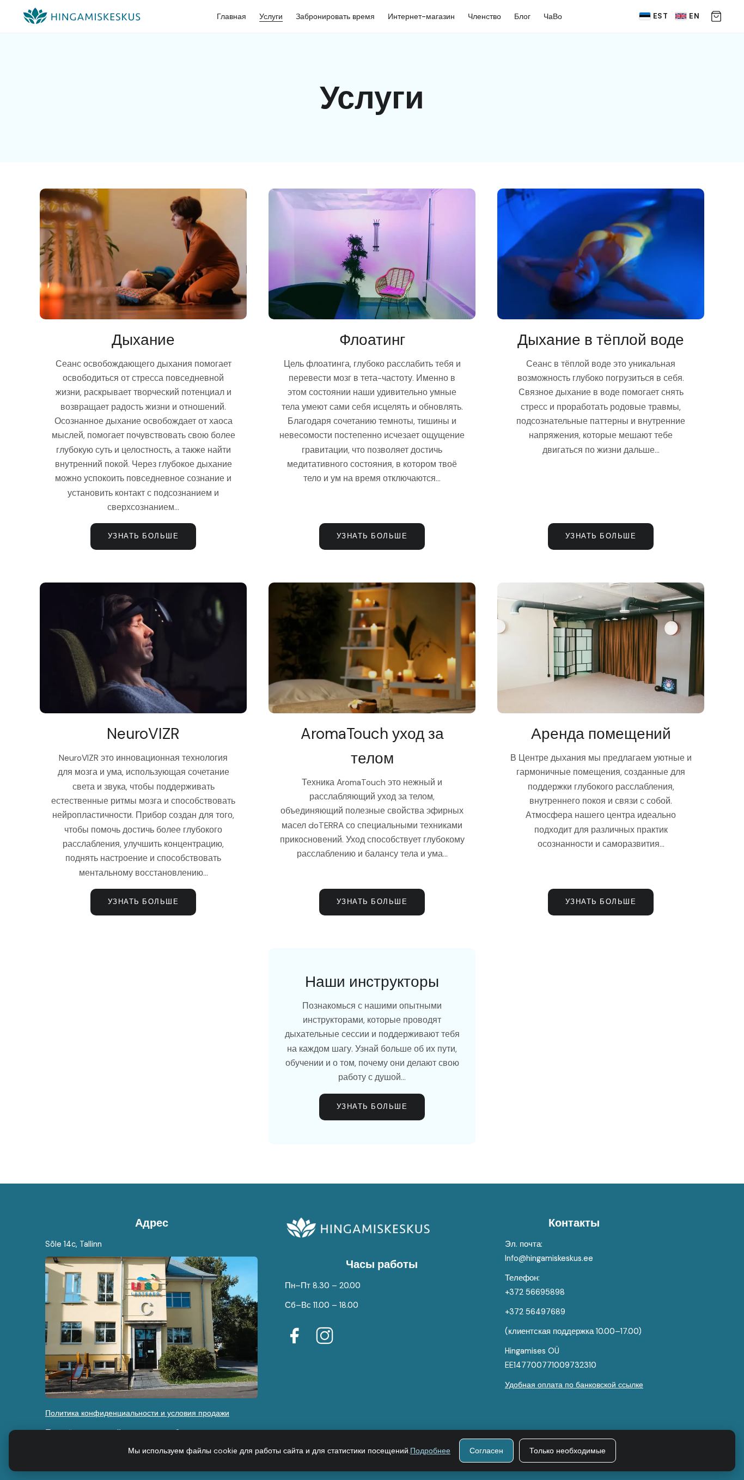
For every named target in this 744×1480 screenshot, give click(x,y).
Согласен (486, 1450)
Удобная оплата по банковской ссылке (574, 1385)
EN (694, 16)
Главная (231, 16)
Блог (522, 16)
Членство (484, 16)
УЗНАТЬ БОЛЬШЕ (143, 536)
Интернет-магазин (421, 16)
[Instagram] (324, 1337)
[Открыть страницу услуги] (143, 254)
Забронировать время (335, 16)
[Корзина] (716, 16)
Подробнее (430, 1450)
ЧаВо (553, 16)
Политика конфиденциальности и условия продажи (137, 1413)
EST (660, 16)
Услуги (271, 16)
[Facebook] (294, 1337)
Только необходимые (567, 1450)
